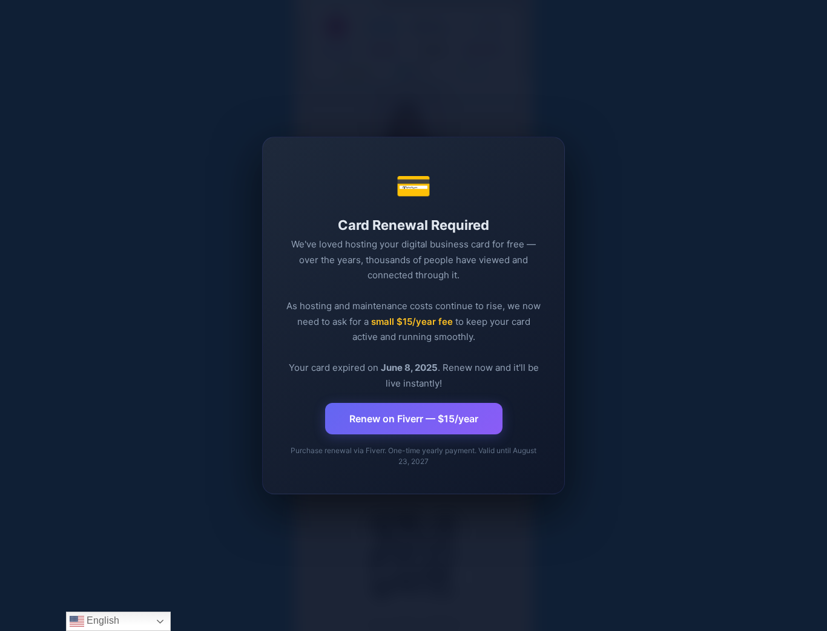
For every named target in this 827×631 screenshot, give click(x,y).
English (101, 620)
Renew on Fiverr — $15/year (413, 419)
